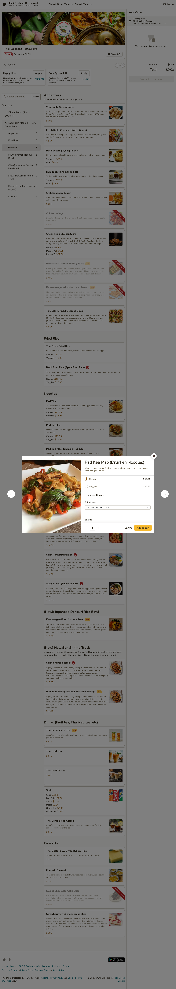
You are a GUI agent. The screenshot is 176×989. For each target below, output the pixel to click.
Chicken (92, 479)
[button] (11, 497)
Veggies (93, 486)
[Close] (154, 456)
